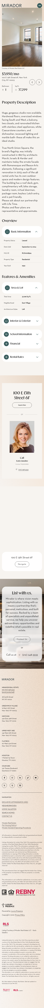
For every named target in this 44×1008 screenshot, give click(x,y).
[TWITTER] (4, 785)
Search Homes (8, 813)
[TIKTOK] (27, 777)
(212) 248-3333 (23, 470)
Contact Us (7, 816)
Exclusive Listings (10, 802)
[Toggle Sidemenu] (39, 5)
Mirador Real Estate (9, 823)
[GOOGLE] (20, 785)
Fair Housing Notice (9, 825)
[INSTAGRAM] (12, 777)
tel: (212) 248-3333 (8, 690)
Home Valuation (9, 809)
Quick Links (23, 802)
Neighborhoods (9, 806)
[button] (22, 639)
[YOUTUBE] (35, 777)
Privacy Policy (20, 915)
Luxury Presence (17, 911)
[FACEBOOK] (4, 777)
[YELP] (12, 785)
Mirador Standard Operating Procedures (16, 828)
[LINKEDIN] (20, 777)
